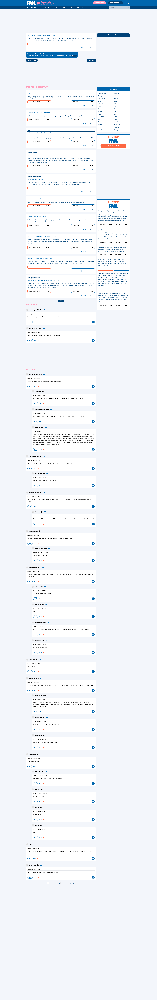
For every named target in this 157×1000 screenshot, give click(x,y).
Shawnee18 (38, 771)
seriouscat (38, 605)
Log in (128, 3)
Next (61, 301)
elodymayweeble (34, 310)
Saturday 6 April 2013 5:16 (33, 332)
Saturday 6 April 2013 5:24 (39, 477)
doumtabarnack (34, 328)
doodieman (32, 865)
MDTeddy (38, 427)
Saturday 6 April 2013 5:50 (39, 395)
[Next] (74, 883)
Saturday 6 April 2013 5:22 (33, 758)
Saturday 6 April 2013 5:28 (39, 699)
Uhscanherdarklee (40, 409)
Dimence (37, 512)
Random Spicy (48, 7)
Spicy (40, 7)
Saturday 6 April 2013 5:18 (33, 314)
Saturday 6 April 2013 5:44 (39, 609)
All (28, 7)
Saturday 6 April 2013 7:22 (39, 413)
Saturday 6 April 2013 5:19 (33, 497)
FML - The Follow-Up (68, 7)
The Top (57, 7)
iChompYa (32, 678)
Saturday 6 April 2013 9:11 (39, 626)
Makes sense (32, 152)
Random (34, 7)
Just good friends (33, 278)
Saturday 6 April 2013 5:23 (33, 848)
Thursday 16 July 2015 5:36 (39, 739)
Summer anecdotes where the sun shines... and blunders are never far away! (51, 55)
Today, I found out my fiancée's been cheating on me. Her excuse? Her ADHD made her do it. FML (55, 202)
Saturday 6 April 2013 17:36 (40, 431)
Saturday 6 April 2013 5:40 (39, 591)
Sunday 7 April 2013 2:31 (39, 811)
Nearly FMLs (80, 7)
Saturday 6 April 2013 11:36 (39, 644)
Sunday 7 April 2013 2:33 (39, 829)
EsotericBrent (39, 622)
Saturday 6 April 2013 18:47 (40, 775)
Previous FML (32, 60)
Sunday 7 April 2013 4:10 (39, 516)
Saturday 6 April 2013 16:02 (40, 721)
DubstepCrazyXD (34, 493)
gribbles (37, 587)
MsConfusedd (33, 567)
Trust (29, 130)
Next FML (91, 60)
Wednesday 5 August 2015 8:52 (41, 552)
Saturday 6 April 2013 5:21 (33, 535)
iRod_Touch (38, 473)
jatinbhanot (38, 640)
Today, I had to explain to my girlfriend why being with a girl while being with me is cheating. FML (55, 116)
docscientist (38, 717)
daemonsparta (39, 548)
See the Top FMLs (113, 146)
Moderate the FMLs (115, 3)
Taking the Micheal (34, 176)
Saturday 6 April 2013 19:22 (40, 793)
